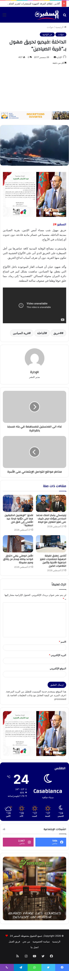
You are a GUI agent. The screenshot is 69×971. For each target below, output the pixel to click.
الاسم (62, 641)
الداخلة (41, 333)
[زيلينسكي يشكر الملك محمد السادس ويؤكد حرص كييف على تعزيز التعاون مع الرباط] (51, 503)
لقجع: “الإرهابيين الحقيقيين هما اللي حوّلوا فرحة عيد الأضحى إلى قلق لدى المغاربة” (19, 520)
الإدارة (59, 57)
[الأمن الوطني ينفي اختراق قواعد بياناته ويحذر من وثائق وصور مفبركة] (18, 543)
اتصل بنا (35, 947)
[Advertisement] (34, 88)
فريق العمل (14, 941)
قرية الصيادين (21, 333)
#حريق (57, 333)
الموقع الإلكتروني (58, 668)
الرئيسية (59, 27)
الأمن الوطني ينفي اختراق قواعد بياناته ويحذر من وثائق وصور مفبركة (18, 559)
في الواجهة (47, 34)
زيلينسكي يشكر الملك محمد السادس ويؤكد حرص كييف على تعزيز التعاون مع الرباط (51, 518)
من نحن (26, 941)
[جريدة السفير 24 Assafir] (46, 14)
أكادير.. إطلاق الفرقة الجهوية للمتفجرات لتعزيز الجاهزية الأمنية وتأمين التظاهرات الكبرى (53, 561)
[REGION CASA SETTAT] (34, 194)
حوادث (50, 27)
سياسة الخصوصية (41, 941)
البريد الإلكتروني (57, 655)
